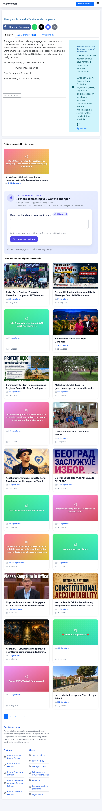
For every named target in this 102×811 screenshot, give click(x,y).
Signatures (27, 34)
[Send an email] (48, 27)
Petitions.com (10, 3)
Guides (8, 750)
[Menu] (97, 3)
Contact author (13, 95)
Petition (9, 34)
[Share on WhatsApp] (34, 27)
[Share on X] (41, 27)
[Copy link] (55, 27)
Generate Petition (26, 239)
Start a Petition (85, 4)
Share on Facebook (19, 27)
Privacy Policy (47, 34)
